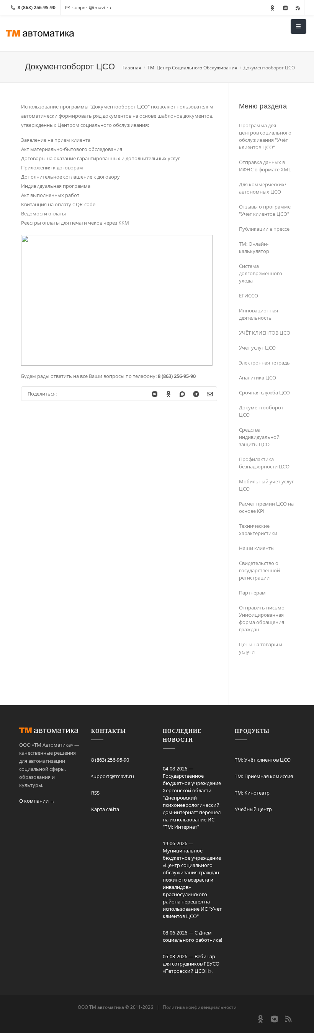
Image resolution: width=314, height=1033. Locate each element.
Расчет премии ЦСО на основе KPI (266, 507)
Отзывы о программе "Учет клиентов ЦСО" (265, 210)
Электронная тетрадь (264, 362)
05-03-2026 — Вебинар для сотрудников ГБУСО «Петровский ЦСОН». (191, 963)
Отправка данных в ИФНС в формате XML (265, 166)
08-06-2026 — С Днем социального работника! (192, 936)
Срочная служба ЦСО (264, 392)
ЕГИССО (248, 295)
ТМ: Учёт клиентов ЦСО (263, 759)
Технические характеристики (258, 529)
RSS (95, 792)
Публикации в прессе (264, 228)
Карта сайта (105, 809)
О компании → (37, 800)
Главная (132, 67)
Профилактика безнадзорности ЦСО (264, 463)
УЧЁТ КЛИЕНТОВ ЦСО (264, 332)
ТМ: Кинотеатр (252, 792)
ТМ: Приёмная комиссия (264, 776)
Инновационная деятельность (258, 314)
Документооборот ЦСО (261, 411)
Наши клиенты (257, 548)
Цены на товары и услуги (260, 648)
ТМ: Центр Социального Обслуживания (192, 67)
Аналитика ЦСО (257, 377)
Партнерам (252, 592)
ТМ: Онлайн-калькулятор (254, 247)
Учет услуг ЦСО (257, 347)
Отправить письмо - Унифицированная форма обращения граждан (263, 618)
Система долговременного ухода (260, 273)
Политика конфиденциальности (200, 1007)
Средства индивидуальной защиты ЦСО (259, 437)
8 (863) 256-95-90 (110, 759)
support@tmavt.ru (91, 7)
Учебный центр (253, 809)
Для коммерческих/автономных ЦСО (262, 188)
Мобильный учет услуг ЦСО (266, 485)
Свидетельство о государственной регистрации (259, 570)
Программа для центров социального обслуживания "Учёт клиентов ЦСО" (265, 136)
